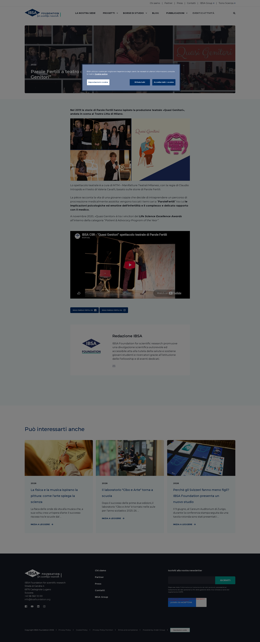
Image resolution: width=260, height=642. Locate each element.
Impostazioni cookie (98, 82)
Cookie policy (101, 74)
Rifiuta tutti (140, 82)
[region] (131, 77)
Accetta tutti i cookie (164, 82)
